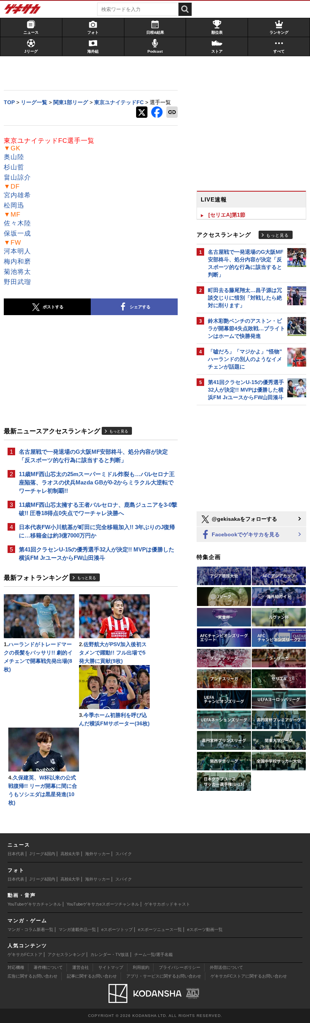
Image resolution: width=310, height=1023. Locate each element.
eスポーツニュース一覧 (160, 929)
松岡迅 (14, 205)
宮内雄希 (17, 195)
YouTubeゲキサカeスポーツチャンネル (103, 904)
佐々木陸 (17, 223)
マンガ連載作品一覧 (77, 929)
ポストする (53, 307)
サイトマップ (110, 967)
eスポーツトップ (117, 929)
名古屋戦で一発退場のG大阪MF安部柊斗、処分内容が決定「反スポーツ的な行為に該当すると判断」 (93, 455)
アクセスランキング (66, 954)
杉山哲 (14, 167)
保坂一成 (17, 233)
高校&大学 (70, 853)
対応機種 (16, 967)
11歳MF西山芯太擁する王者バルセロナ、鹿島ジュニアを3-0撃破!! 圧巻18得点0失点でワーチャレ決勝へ (98, 508)
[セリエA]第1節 (226, 215)
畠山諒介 (17, 177)
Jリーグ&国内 (42, 853)
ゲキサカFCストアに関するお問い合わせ (249, 976)
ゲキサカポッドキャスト (167, 904)
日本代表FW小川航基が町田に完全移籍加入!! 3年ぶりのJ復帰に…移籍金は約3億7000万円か (97, 531)
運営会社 (80, 967)
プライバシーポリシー (179, 967)
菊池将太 (17, 271)
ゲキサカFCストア (25, 954)
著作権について (48, 967)
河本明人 (17, 251)
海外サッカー (97, 853)
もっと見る (118, 431)
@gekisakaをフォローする (243, 519)
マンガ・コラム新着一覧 (30, 929)
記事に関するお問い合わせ (92, 976)
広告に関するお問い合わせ (32, 976)
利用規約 (141, 967)
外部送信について (226, 967)
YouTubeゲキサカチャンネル (34, 904)
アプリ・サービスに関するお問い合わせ (163, 976)
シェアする (140, 307)
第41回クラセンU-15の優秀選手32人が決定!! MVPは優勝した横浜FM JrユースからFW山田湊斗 (96, 553)
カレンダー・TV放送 (109, 954)
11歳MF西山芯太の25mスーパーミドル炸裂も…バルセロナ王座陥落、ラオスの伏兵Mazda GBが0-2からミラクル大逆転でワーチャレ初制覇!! (97, 482)
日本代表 (16, 853)
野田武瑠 (17, 282)
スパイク (123, 853)
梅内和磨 (17, 261)
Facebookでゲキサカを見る (245, 534)
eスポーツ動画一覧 (205, 929)
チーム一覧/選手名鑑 (153, 954)
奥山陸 (14, 157)
